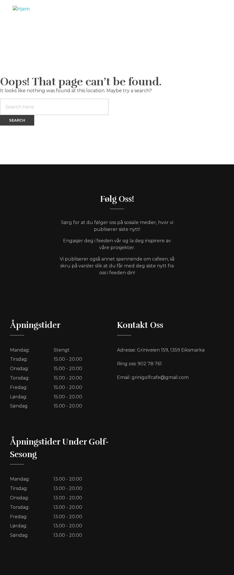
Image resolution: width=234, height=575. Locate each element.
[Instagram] (214, 13)
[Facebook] (190, 13)
